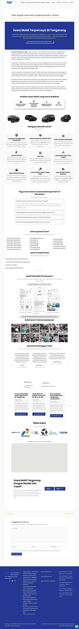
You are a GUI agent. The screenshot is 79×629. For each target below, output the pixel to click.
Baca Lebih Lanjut (21, 414)
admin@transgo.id (30, 614)
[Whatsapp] (9, 580)
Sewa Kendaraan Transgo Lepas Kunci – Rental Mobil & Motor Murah (66, 578)
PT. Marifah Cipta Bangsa (52, 34)
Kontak (71, 2)
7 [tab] (43, 438)
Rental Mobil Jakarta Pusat (13, 244)
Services (59, 2)
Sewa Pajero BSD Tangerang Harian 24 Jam (56, 395)
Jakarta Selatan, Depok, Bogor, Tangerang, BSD (18, 262)
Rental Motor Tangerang (59, 246)
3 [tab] (38, 438)
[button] (39, 41)
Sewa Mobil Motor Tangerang (48, 581)
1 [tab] (36, 438)
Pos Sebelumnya (10, 513)
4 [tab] (39, 438)
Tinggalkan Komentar (16, 17)
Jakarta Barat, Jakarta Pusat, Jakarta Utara (17, 259)
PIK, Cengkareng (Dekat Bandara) (14, 268)
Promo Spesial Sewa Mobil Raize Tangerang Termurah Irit (38, 396)
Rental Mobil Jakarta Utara (36, 238)
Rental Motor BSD (34, 244)
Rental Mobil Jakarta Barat (13, 240)
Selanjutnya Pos (69, 513)
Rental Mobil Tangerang (59, 248)
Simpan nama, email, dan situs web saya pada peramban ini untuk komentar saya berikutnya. (36, 550)
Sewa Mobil (26, 17)
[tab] (39, 204)
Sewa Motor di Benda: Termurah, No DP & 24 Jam (21, 395)
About (53, 2)
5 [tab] (40, 438)
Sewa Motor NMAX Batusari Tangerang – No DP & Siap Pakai (65, 594)
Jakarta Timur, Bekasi (11, 265)
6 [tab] (41, 438)
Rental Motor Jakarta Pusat (14, 242)
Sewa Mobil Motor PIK (46, 572)
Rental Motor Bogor (58, 239)
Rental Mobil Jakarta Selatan (14, 247)
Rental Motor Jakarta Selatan (14, 245)
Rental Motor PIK (34, 240)
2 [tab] (37, 438)
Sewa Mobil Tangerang (58, 17)
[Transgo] (14, 580)
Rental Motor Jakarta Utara (14, 249)
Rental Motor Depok (58, 243)
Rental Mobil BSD (34, 245)
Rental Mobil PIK (34, 242)
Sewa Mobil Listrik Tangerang (45, 17)
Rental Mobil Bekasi (35, 249)
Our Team (65, 2)
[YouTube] (12, 580)
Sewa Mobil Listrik (33, 17)
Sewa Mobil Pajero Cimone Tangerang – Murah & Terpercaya (65, 584)
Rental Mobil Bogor (58, 241)
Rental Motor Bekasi (35, 247)
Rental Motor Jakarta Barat (14, 238)
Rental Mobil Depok (58, 244)
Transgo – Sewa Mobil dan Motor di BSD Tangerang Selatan (35, 2)
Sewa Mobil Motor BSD (46, 576)
